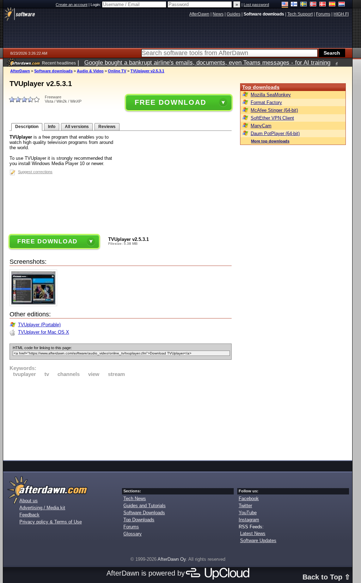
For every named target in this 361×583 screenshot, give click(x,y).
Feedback (29, 514)
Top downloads (261, 87)
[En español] (332, 5)
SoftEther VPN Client (272, 118)
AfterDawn (20, 71)
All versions (77, 126)
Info (51, 126)
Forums (131, 526)
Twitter (245, 505)
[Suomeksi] (294, 5)
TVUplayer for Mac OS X (43, 332)
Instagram (249, 519)
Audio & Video (90, 71)
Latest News (252, 533)
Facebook (249, 498)
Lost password (256, 4)
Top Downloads (138, 519)
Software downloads (53, 71)
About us (28, 500)
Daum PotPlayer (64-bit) (275, 133)
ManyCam (261, 125)
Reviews (107, 126)
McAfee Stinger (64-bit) (274, 110)
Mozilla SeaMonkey (271, 94)
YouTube (248, 512)
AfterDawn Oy (172, 559)
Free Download (170, 102)
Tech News (134, 498)
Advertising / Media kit (42, 507)
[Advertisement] (121, 417)
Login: (96, 4)
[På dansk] (322, 5)
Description (26, 126)
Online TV (117, 71)
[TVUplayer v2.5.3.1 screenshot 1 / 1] (35, 304)
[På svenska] (303, 5)
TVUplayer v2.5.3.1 (147, 71)
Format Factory (266, 102)
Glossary (132, 533)
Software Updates (258, 540)
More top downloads (270, 141)
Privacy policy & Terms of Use (50, 521)
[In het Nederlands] (341, 5)
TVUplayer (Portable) (39, 324)
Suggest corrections (35, 172)
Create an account (71, 4)
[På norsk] (313, 5)
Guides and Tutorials (144, 505)
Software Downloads (144, 512)
